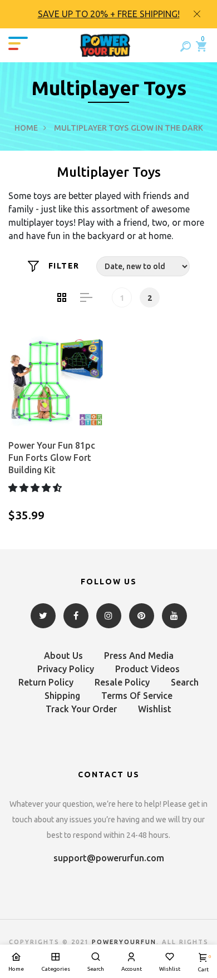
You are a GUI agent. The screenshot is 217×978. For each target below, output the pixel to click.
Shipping (62, 696)
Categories (55, 969)
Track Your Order (81, 709)
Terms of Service (136, 696)
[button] (36, 488)
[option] (108, 14)
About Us (63, 656)
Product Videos (147, 669)
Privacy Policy (65, 669)
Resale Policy (122, 682)
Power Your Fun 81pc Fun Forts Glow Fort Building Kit (51, 457)
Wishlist (154, 709)
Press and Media (139, 656)
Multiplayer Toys (91, 127)
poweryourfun (124, 942)
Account (131, 969)
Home (26, 127)
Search (185, 682)
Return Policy (45, 682)
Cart (203, 963)
